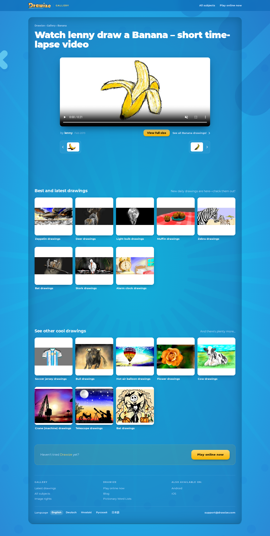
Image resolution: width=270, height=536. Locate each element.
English (56, 512)
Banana (62, 25)
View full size (156, 132)
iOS (174, 493)
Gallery (51, 25)
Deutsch (71, 512)
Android (177, 488)
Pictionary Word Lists (117, 498)
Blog (106, 493)
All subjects (207, 5)
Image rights (43, 498)
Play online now (231, 5)
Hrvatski (86, 512)
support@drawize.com (220, 512)
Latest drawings (45, 488)
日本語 (115, 512)
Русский (101, 512)
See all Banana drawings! (190, 132)
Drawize (40, 25)
